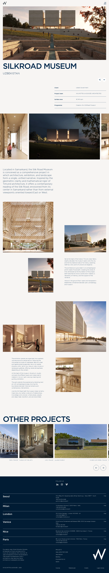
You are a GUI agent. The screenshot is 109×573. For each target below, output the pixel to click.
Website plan (72, 568)
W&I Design (59, 554)
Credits (86, 568)
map (105, 495)
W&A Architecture (62, 552)
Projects (59, 549)
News (57, 561)
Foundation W (60, 559)
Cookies (58, 568)
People (58, 557)
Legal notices (100, 568)
